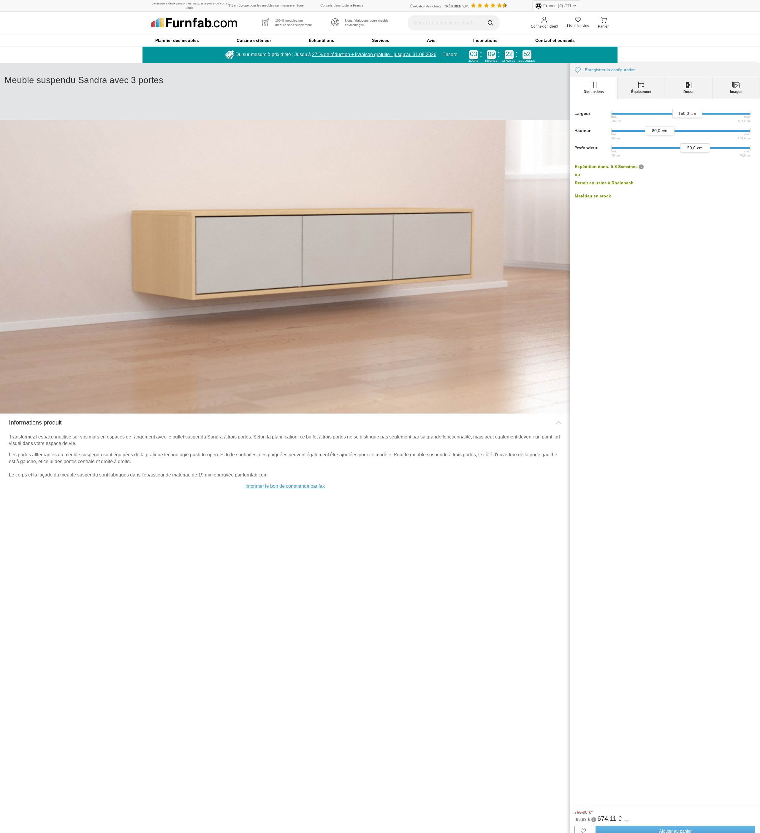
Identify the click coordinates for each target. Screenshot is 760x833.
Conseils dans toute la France (341, 5)
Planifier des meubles (177, 40)
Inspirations (485, 40)
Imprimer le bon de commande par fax (285, 486)
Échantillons (321, 40)
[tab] (594, 88)
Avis (431, 40)
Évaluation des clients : (439, 6)
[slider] (687, 113)
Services (380, 40)
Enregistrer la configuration (610, 69)
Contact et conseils (555, 40)
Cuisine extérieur (254, 40)
